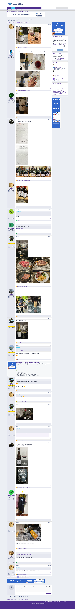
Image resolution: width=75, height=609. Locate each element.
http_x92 (56, 86)
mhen (62, 93)
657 (19, 22)
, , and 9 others (23, 519)
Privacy (55, 601)
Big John (57, 87)
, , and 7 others (22, 342)
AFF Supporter (11, 243)
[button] (20, 8)
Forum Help (58, 601)
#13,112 (50, 378)
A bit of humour (56, 75)
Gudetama (60, 85)
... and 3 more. (55, 94)
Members (21, 9)
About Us (42, 601)
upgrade (63, 44)
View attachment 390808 (20, 554)
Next (27, 22)
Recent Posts (55, 62)
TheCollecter (55, 88)
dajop (64, 90)
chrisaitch (59, 93)
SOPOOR (65, 86)
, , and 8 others (22, 47)
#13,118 (50, 522)
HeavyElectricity (55, 90)
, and (21, 390)
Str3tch (65, 87)
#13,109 (50, 289)
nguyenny (59, 86)
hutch (60, 89)
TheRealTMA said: (18, 211)
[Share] (48, 24)
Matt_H (64, 91)
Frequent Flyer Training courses (60, 44)
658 (21, 22)
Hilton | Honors (56, 65)
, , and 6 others (23, 180)
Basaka (63, 85)
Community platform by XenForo (37, 603)
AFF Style (9, 601)
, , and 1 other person (23, 401)
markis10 (58, 85)
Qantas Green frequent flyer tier (59, 78)
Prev (9, 22)
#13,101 (50, 24)
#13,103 (50, 93)
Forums (13, 8)
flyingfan (62, 88)
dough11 (62, 86)
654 (13, 22)
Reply (50, 45)
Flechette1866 (55, 92)
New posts (8, 9)
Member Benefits (33, 8)
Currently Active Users (57, 83)
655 (15, 22)
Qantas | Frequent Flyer (57, 73)
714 (24, 22)
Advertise (64, 601)
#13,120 (50, 565)
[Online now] (11, 240)
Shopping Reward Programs (58, 69)
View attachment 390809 (27, 554)
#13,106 (50, 209)
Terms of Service (50, 601)
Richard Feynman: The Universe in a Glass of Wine (24, 433)
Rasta (57, 88)
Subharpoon (54, 85)
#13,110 (50, 318)
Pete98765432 (57, 89)
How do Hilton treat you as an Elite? (60, 64)
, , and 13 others (22, 286)
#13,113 (50, 392)
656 (17, 22)
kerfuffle (58, 86)
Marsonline (63, 92)
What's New (18, 8)
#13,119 (50, 551)
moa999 (62, 89)
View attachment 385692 (19, 214)
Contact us (46, 601)
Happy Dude (59, 90)
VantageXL (54, 87)
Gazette (39, 8)
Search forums (13, 9)
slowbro (57, 91)
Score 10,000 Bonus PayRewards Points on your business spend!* (28, 362)
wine (17, 20)
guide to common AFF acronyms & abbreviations (59, 59)
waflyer (54, 89)
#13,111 (50, 345)
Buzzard (9, 20)
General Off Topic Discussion (58, 77)
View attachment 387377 (19, 350)
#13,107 (50, 222)
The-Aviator (60, 91)
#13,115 (50, 426)
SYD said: (17, 567)
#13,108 (50, 236)
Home (9, 8)
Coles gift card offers (57, 67)
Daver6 (62, 90)
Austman (60, 92)
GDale (58, 92)
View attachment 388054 (19, 431)
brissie (60, 88)
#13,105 (50, 183)
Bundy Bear (61, 87)
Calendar (17, 9)
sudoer (62, 86)
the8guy (54, 86)
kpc (59, 87)
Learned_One (55, 86)
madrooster (54, 91)
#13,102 (50, 50)
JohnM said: (17, 380)
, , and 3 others (23, 117)
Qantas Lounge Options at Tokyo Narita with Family (59, 71)
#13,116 (50, 442)
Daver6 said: (18, 347)
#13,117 (50, 490)
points (57, 93)
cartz (64, 88)
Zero (60, 86)
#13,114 (50, 404)
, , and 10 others (23, 316)
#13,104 (50, 119)
